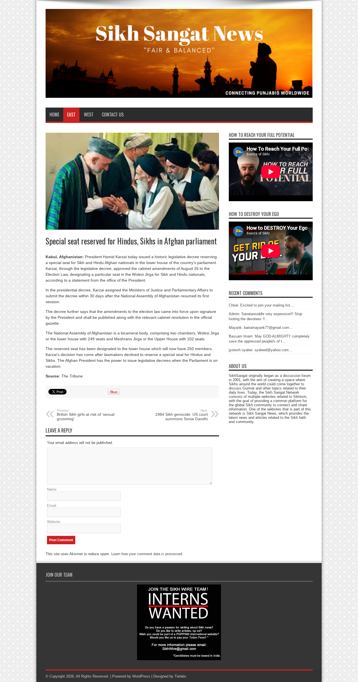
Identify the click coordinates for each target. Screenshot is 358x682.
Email (51, 505)
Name (51, 489)
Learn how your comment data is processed (146, 554)
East (71, 114)
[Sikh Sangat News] (179, 93)
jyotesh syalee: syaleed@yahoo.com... (260, 350)
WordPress (141, 676)
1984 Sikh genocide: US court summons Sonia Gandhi (181, 415)
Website (53, 522)
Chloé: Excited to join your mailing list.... (262, 305)
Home (54, 114)
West (88, 114)
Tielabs (180, 676)
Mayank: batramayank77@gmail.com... (261, 327)
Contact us (113, 114)
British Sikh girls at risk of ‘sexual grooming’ (85, 415)
